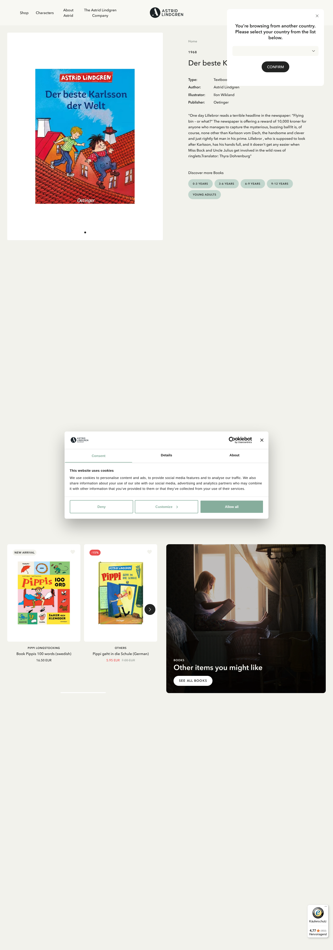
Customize (163, 506)
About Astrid (68, 13)
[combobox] (275, 51)
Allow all (232, 506)
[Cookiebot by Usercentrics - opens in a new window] (232, 440)
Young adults (204, 194)
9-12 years (280, 183)
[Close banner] (261, 440)
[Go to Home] (166, 12)
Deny (101, 506)
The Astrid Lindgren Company (100, 13)
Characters (45, 12)
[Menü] (325, 907)
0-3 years (200, 183)
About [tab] (234, 455)
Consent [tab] (99, 456)
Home (192, 41)
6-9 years (253, 183)
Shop (24, 12)
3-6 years (226, 183)
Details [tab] (166, 455)
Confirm (275, 67)
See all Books (193, 681)
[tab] (85, 232)
